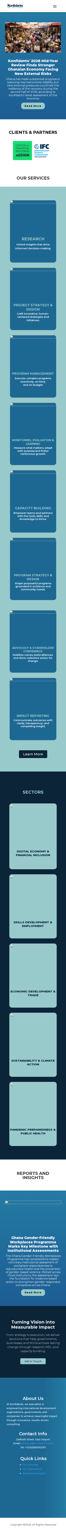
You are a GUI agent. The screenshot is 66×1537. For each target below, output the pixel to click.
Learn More (33, 754)
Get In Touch (33, 1361)
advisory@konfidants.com (37, 1443)
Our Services (30, 1464)
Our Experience (32, 1469)
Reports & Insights (34, 1473)
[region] (33, 65)
